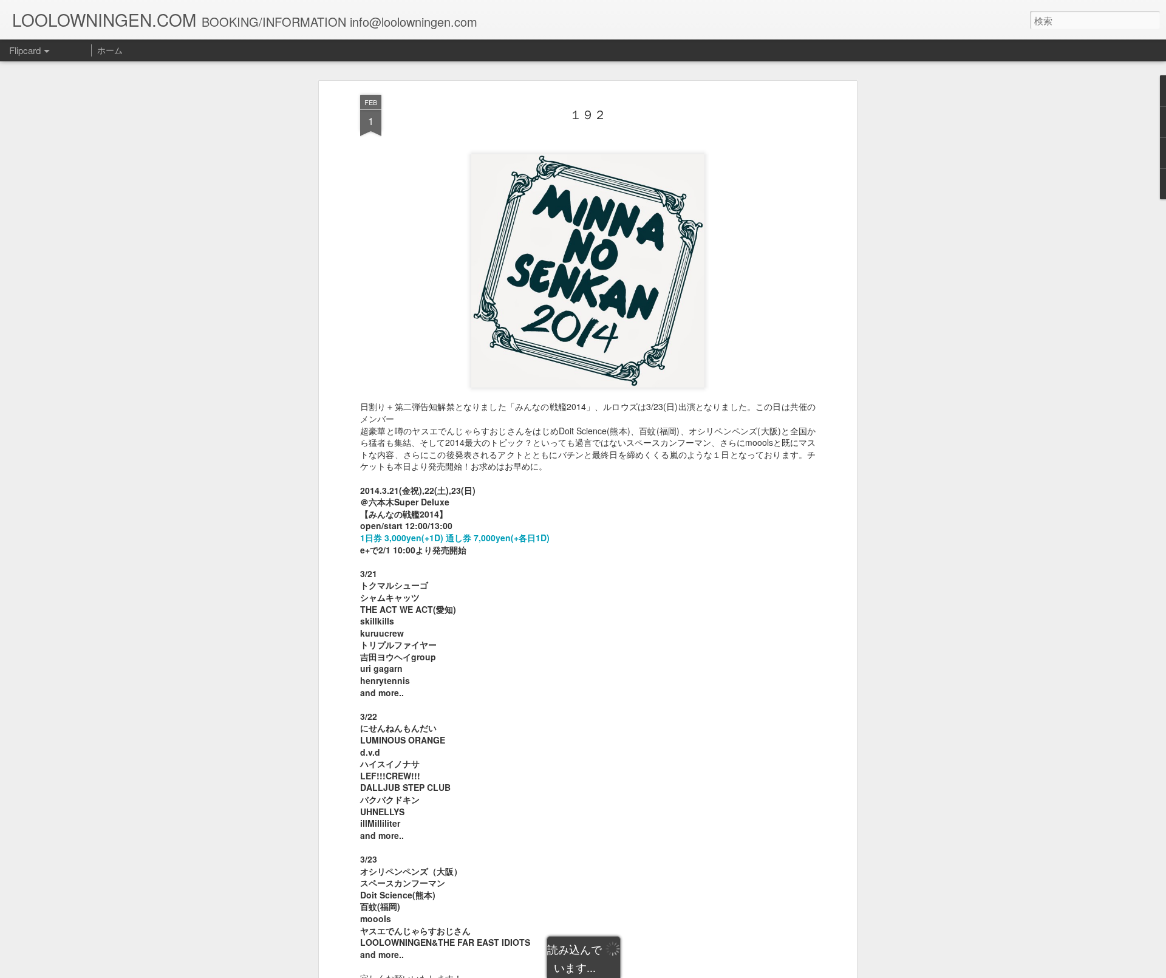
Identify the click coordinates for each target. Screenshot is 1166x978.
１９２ (588, 114)
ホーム (110, 50)
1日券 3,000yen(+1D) (401, 538)
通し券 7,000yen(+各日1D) (498, 538)
